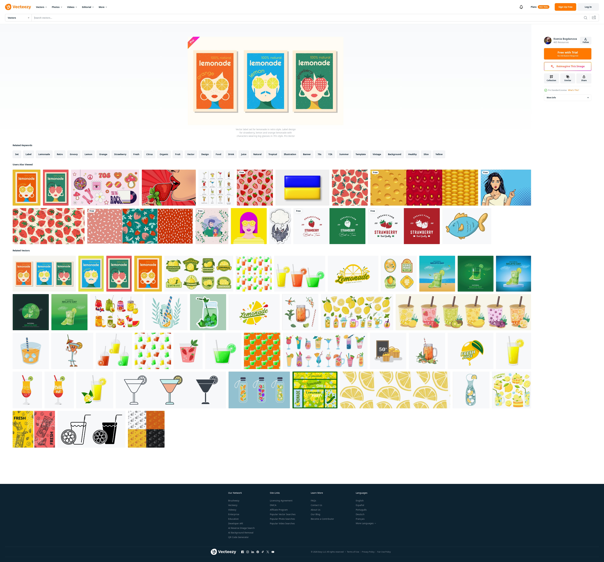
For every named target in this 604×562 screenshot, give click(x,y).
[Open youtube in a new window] (273, 552)
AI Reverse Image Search (241, 528)
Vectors (40, 7)
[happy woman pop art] (506, 188)
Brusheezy (233, 500)
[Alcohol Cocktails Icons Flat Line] (216, 188)
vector (190, 154)
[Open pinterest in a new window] (257, 552)
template (361, 154)
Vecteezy (232, 505)
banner (307, 154)
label (28, 154)
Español (360, 505)
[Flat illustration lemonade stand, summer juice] (388, 351)
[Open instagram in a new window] (247, 552)
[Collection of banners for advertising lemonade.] (314, 390)
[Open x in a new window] (268, 552)
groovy (74, 154)
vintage (377, 154)
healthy (412, 154)
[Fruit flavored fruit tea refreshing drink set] (463, 312)
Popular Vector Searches (283, 514)
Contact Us (316, 505)
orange (103, 154)
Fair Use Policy (384, 551)
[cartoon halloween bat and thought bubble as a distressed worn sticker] (280, 226)
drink (231, 154)
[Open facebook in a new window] (242, 552)
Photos (56, 7)
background (394, 154)
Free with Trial (567, 53)
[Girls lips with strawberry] (169, 188)
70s (319, 154)
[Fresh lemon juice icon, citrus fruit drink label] (470, 351)
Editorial (86, 7)
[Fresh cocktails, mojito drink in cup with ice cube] (34, 429)
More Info (551, 97)
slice (426, 154)
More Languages (365, 523)
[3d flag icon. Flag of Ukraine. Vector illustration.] (302, 188)
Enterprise (233, 514)
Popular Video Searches (282, 523)
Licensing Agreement (281, 500)
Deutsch (360, 514)
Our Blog (315, 514)
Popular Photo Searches (282, 518)
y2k (330, 154)
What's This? (573, 90)
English (360, 500)
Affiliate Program (279, 509)
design (205, 154)
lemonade (44, 154)
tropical (272, 154)
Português (361, 509)
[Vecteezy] (18, 7)
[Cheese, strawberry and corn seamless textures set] (424, 188)
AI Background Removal (240, 532)
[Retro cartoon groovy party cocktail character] (72, 351)
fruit (177, 154)
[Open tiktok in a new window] (262, 552)
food (218, 154)
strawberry (120, 154)
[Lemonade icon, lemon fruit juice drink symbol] (353, 274)
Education (233, 518)
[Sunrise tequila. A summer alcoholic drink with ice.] (27, 390)
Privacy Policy (368, 551)
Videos (70, 7)
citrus (149, 154)
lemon (88, 154)
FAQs (313, 500)
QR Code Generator (238, 537)
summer (344, 154)
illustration (290, 154)
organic (164, 154)
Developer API (235, 523)
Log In (588, 6)
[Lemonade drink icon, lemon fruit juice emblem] (254, 312)
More (101, 7)
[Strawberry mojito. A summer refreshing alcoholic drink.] (188, 351)
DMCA (273, 505)
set (17, 154)
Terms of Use (353, 551)
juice (243, 154)
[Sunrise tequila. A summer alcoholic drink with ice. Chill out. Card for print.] (59, 390)
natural (257, 154)
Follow (586, 42)
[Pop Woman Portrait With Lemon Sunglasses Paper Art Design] (249, 226)
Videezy (232, 509)
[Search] (585, 18)
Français (360, 518)
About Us (315, 509)
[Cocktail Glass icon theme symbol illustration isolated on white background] (171, 390)
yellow (439, 154)
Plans (534, 6)
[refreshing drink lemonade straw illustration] (31, 351)
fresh (136, 154)
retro (60, 154)
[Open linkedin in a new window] (252, 552)
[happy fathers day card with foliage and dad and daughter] (211, 226)
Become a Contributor (322, 518)
